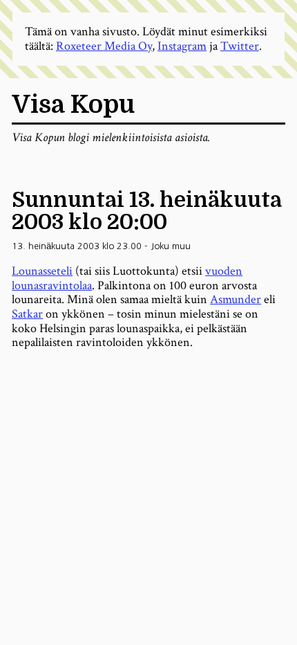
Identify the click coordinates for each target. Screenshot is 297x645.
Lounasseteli (42, 271)
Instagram (182, 46)
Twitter (239, 46)
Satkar (27, 314)
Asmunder (235, 299)
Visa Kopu (73, 105)
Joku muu (171, 246)
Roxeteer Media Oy (104, 46)
